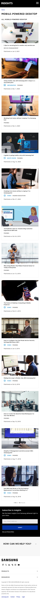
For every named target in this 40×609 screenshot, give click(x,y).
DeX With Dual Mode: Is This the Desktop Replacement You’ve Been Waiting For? (16, 489)
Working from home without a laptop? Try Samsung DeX (20, 119)
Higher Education (19, 195)
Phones (20, 85)
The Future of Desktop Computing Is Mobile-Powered (17, 303)
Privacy (18, 597)
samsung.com (5, 597)
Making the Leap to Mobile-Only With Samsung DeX (19, 378)
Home (3, 9)
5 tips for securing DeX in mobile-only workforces (19, 45)
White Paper (11, 158)
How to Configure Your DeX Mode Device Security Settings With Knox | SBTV (19, 341)
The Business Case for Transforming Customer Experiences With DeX (18, 229)
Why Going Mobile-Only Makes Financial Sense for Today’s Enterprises (19, 266)
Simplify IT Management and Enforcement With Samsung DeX (18, 451)
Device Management (11, 48)
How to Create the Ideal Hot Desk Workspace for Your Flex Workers (19, 414)
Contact (13, 597)
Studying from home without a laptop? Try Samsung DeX (17, 192)
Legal (23, 597)
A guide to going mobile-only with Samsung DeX (19, 155)
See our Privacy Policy (8, 532)
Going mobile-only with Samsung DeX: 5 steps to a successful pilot (19, 81)
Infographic (11, 85)
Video (9, 195)
